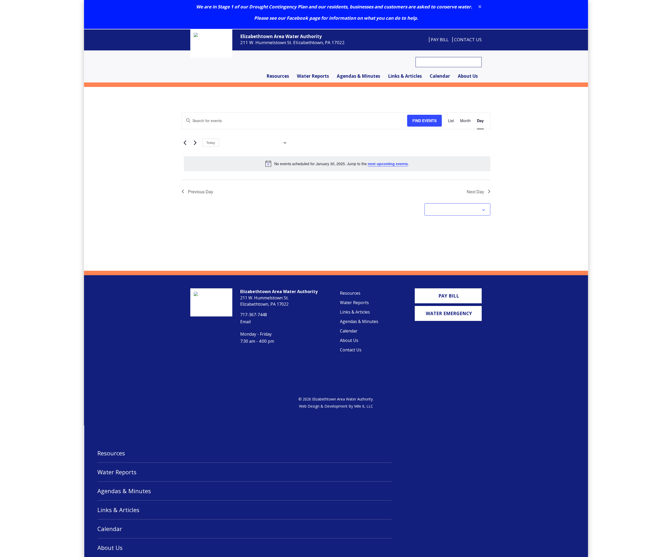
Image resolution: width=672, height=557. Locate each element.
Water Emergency (449, 313)
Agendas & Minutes (358, 76)
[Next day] (195, 143)
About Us (468, 76)
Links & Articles (405, 76)
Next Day (475, 192)
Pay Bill (440, 40)
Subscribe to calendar (454, 209)
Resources (277, 76)
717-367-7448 (253, 314)
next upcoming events (388, 163)
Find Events (424, 120)
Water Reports (313, 76)
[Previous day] (185, 143)
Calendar (440, 76)
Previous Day (200, 192)
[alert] (337, 163)
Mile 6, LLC (363, 406)
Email (245, 322)
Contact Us (468, 40)
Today (210, 142)
